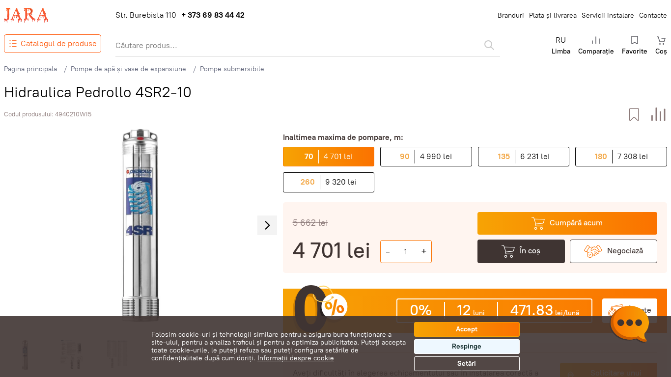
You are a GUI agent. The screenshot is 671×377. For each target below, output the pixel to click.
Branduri (511, 15)
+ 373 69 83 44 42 (213, 15)
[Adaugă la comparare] (658, 114)
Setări (466, 363)
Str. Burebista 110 (145, 15)
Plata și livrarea (553, 15)
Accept (466, 329)
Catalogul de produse (59, 43)
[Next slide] (267, 225)
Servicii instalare (608, 15)
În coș (530, 250)
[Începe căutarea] (489, 45)
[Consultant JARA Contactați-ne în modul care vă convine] (629, 325)
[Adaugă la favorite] (634, 114)
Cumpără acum (576, 222)
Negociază (625, 250)
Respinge (466, 346)
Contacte (653, 15)
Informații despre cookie (295, 358)
